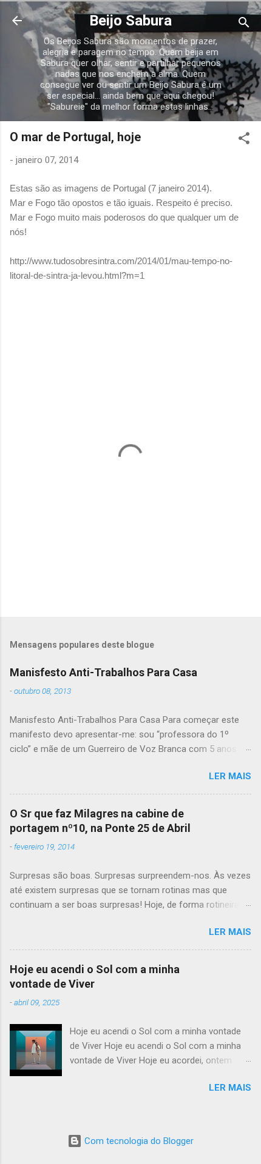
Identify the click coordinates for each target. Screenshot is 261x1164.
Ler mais (230, 776)
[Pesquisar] (244, 24)
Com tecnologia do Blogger (138, 1141)
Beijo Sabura (130, 20)
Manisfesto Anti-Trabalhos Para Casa (103, 672)
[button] (244, 140)
